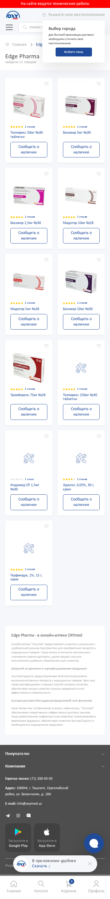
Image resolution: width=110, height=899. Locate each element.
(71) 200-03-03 (41, 779)
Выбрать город (73, 52)
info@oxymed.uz (29, 804)
